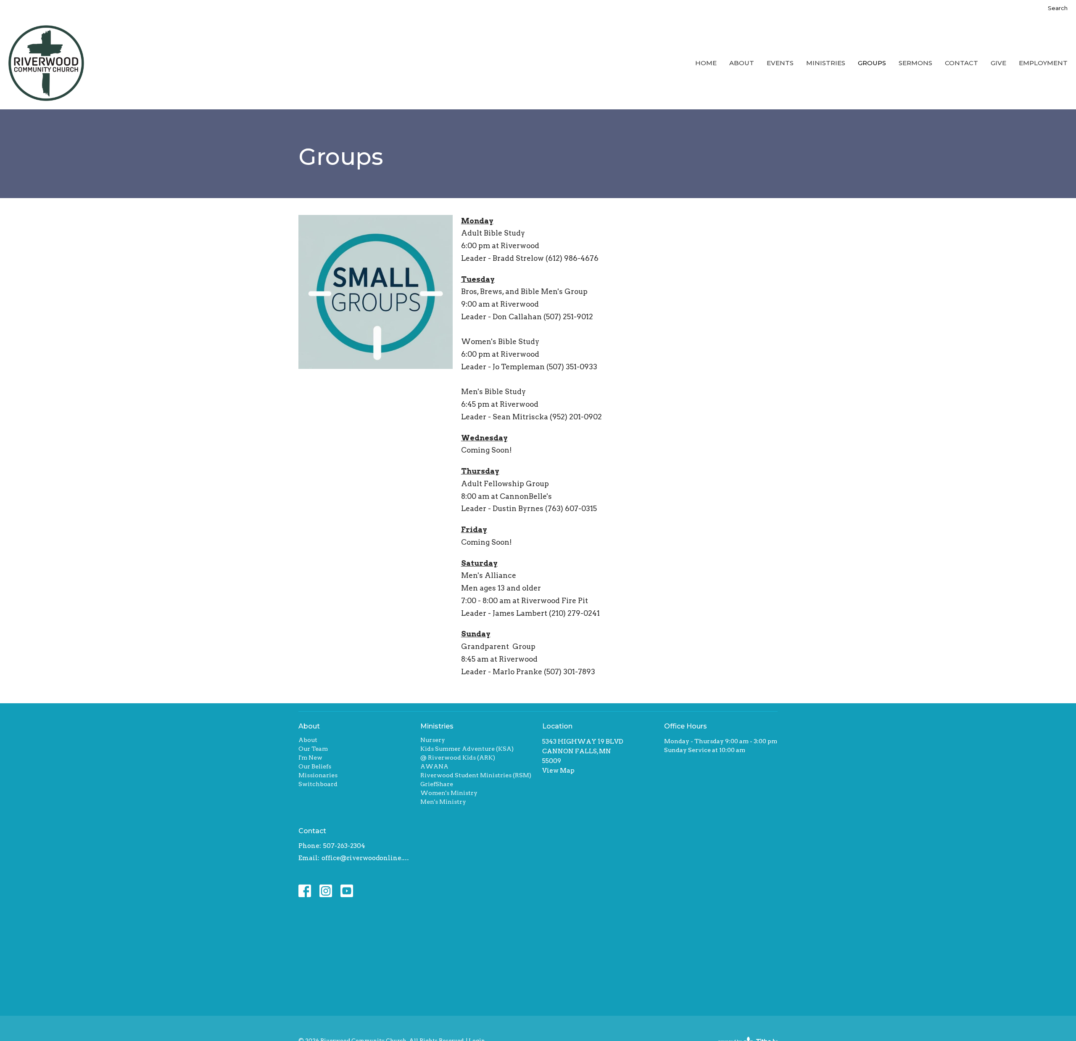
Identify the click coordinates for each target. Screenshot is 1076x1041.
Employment (1043, 63)
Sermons (915, 63)
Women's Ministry (448, 792)
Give (998, 63)
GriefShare (436, 784)
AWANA (434, 766)
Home (706, 63)
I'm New (310, 757)
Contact (961, 63)
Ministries (825, 63)
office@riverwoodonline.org (367, 858)
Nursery (432, 739)
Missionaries (318, 775)
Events (780, 63)
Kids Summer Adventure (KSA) (467, 748)
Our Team (313, 748)
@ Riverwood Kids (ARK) (457, 757)
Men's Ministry (443, 801)
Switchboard (318, 784)
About (741, 63)
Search (1058, 8)
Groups (872, 63)
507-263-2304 (344, 846)
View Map (558, 770)
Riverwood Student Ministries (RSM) (475, 775)
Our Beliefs (314, 766)
